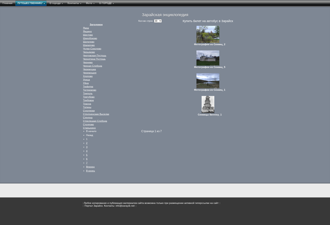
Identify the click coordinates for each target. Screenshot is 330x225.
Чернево (88, 62)
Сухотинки (89, 110)
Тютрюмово (89, 90)
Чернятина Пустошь (94, 59)
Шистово (88, 34)
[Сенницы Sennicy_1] (208, 104)
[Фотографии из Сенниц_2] (208, 34)
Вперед (90, 166)
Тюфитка (88, 86)
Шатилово (88, 41)
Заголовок (96, 24)
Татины (87, 107)
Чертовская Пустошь (94, 55)
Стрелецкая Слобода (95, 121)
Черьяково (89, 52)
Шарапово (89, 45)
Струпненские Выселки (96, 114)
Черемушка (89, 69)
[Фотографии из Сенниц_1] (208, 80)
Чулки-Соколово (92, 48)
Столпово (88, 124)
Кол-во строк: (146, 20)
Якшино (87, 31)
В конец (90, 170)
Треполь (87, 93)
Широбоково (90, 38)
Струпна (87, 117)
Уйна (86, 83)
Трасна (87, 103)
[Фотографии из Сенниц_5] (208, 58)
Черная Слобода (92, 65)
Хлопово (88, 76)
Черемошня (89, 72)
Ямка (86, 28)
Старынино (89, 127)
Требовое (88, 100)
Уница (86, 79)
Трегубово (89, 96)
